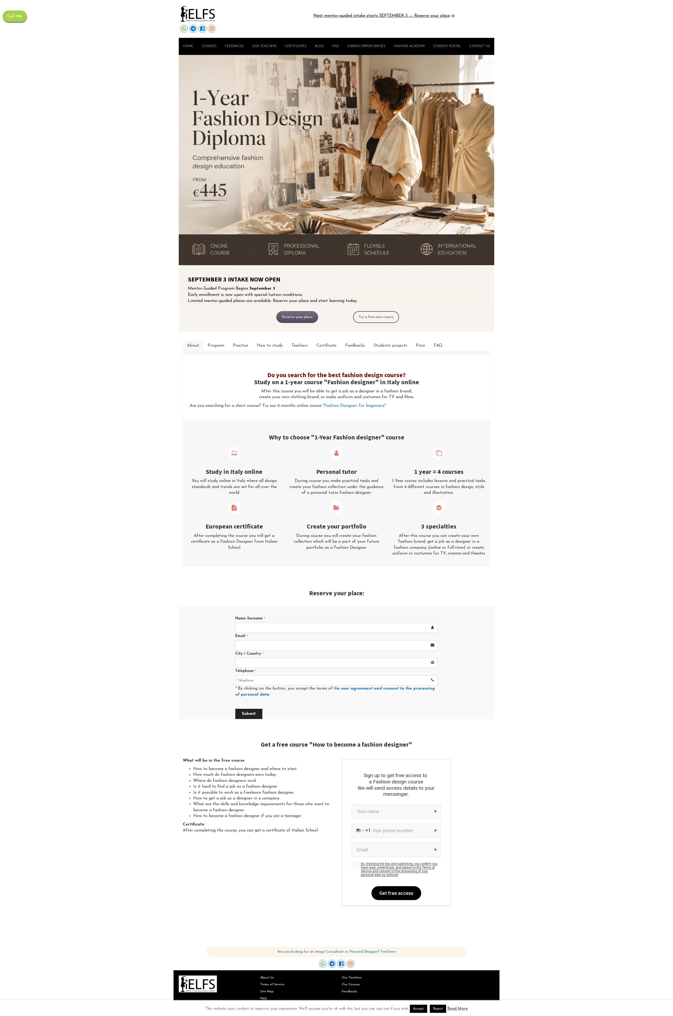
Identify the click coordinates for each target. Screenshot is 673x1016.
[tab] (193, 346)
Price (420, 345)
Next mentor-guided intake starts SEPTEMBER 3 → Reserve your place (381, 16)
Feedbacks (234, 46)
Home (188, 46)
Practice (240, 345)
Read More (457, 1009)
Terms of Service (272, 984)
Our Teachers (352, 977)
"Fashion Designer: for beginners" (354, 406)
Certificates (296, 46)
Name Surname (250, 618)
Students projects (390, 345)
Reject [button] (438, 1008)
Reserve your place (297, 317)
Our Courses (351, 984)
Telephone (245, 671)
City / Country (249, 654)
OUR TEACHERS (264, 46)
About (193, 345)
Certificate (326, 345)
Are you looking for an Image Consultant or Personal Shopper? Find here (336, 952)
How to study (270, 345)
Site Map (266, 991)
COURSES (209, 46)
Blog (319, 46)
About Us (267, 977)
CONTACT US (479, 46)
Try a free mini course (376, 317)
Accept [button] (418, 1008)
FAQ (335, 46)
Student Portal (447, 46)
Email (241, 636)
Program (216, 345)
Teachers (300, 345)
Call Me (14, 16)
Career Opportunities (366, 46)
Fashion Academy (409, 46)
